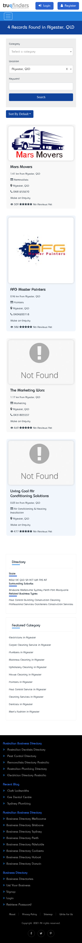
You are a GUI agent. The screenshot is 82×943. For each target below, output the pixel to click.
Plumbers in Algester (21, 652)
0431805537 (21, 415)
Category (14, 44)
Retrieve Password (18, 904)
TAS (41, 580)
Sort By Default (18, 114)
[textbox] (41, 52)
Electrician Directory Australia (26, 775)
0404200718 (21, 314)
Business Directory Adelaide (25, 844)
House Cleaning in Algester (25, 674)
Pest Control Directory (21, 756)
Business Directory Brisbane (25, 825)
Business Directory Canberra (25, 851)
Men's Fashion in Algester (24, 712)
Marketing (19, 403)
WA (36, 580)
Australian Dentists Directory (25, 749)
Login (10, 898)
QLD (22, 580)
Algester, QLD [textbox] (21, 69)
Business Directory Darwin (23, 863)
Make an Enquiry (20, 198)
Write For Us (66, 914)
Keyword (14, 79)
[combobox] (41, 52)
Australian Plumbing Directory (26, 769)
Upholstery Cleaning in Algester (28, 667)
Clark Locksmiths (17, 790)
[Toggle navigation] (8, 16)
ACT (31, 580)
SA (26, 580)
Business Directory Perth (22, 838)
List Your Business (18, 885)
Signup (11, 891)
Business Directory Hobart (23, 857)
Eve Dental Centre (19, 797)
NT (45, 580)
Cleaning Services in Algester (26, 697)
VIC (17, 580)
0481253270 (21, 192)
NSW (12, 580)
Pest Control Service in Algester (27, 689)
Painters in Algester (20, 682)
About (12, 914)
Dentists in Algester (21, 704)
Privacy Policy (29, 914)
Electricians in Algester (22, 637)
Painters (18, 302)
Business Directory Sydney (24, 831)
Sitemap (48, 914)
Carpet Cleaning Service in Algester (30, 645)
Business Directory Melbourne (26, 819)
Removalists (20, 180)
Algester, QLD (21, 186)
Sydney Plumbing (18, 803)
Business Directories (19, 879)
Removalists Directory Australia (27, 762)
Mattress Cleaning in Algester (26, 660)
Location (14, 61)
